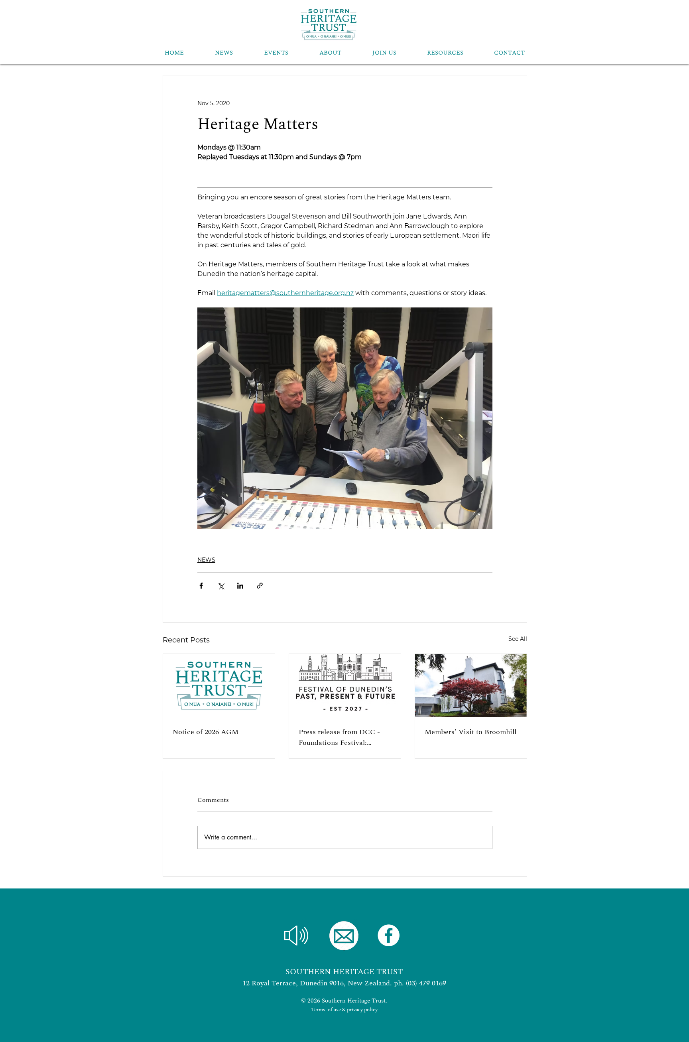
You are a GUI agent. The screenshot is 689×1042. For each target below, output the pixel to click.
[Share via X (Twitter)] (220, 585)
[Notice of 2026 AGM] (219, 685)
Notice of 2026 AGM (205, 732)
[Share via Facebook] (201, 585)
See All (517, 638)
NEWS (206, 559)
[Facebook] (389, 935)
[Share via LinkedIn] (240, 585)
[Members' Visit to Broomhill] (471, 685)
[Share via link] (260, 585)
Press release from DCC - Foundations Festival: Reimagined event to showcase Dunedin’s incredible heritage (339, 737)
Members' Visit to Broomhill (470, 732)
